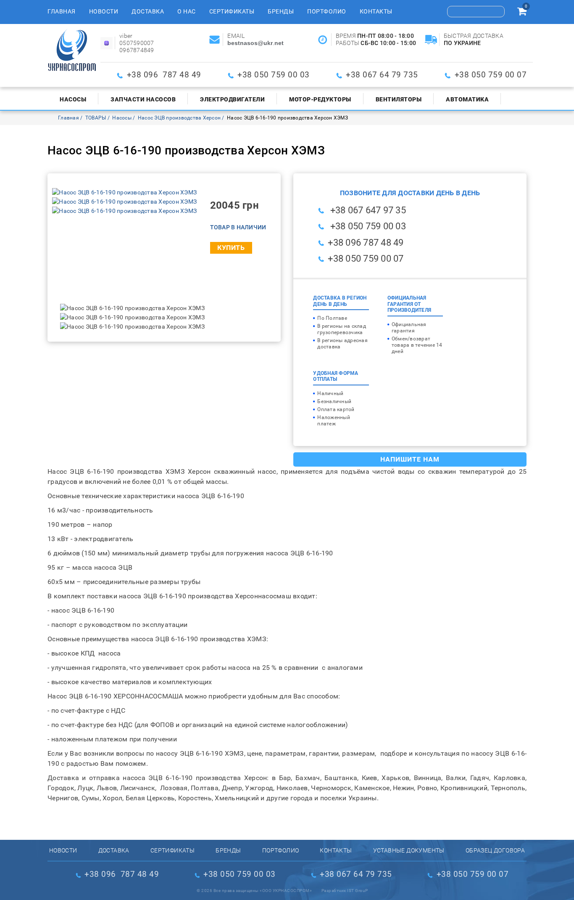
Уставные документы (409, 850)
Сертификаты (232, 11)
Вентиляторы (399, 99)
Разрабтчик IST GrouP (344, 890)
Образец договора (495, 850)
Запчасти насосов (143, 99)
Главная (61, 11)
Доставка (148, 11)
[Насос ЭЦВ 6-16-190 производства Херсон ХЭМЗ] (124, 192)
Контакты (376, 11)
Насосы (73, 99)
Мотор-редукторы (320, 99)
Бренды (281, 11)
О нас (186, 11)
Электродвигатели (232, 99)
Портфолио (326, 11)
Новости (103, 11)
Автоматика (467, 99)
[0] (522, 12)
